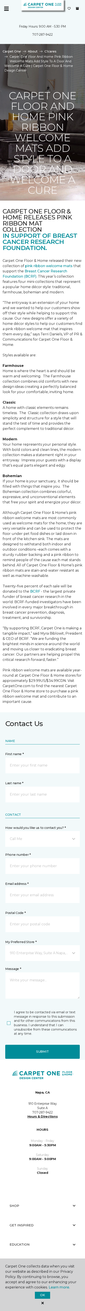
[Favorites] (69, 9)
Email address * (17, 883)
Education (20, 1244)
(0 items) (77, 8)
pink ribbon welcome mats (49, 266)
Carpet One (12, 51)
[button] (42, 839)
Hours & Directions (42, 1116)
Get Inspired (22, 1225)
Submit (42, 1052)
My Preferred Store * (20, 941)
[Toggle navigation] (6, 9)
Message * (13, 968)
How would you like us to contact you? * (35, 827)
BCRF (35, 591)
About (32, 51)
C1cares (50, 51)
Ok (42, 1295)
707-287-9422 (42, 35)
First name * (14, 754)
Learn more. (59, 1287)
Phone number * (18, 854)
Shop (14, 1206)
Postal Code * (15, 912)
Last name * (14, 783)
